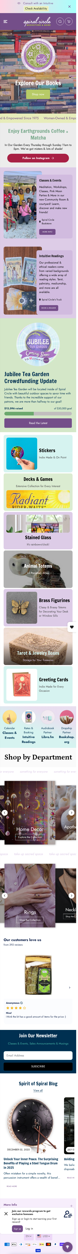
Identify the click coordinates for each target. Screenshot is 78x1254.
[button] (6, 21)
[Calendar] (9, 717)
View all (38, 1090)
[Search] (60, 21)
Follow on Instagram (36, 158)
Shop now (38, 94)
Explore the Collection (38, 837)
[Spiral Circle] (37, 21)
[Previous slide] (5, 813)
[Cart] (69, 21)
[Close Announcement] (69, 6)
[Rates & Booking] (28, 717)
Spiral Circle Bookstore (48, 221)
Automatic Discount (42, 9)
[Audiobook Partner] (47, 717)
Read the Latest (38, 423)
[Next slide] (71, 813)
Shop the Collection (38, 920)
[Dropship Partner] (66, 717)
